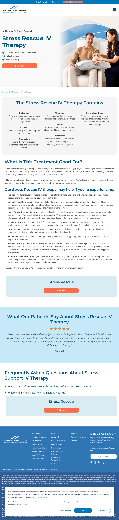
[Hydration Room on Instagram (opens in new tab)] (95, 462)
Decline (102, 510)
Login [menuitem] (53, 433)
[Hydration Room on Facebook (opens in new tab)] (91, 462)
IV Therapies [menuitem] (36, 433)
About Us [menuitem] (74, 433)
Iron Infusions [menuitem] (37, 444)
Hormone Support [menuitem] (38, 451)
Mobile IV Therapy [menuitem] (38, 455)
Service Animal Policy (40, 469)
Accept (83, 510)
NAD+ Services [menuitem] (37, 441)
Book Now (19, 65)
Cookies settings (64, 510)
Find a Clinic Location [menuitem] (58, 441)
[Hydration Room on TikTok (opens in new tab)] (104, 462)
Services (5, 92)
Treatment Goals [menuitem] (38, 459)
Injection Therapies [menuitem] (39, 437)
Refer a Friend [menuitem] (56, 444)
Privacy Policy (42, 497)
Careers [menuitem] (54, 463)
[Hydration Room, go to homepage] (14, 12)
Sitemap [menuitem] (74, 441)
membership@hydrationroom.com (104, 516)
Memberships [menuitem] (56, 448)
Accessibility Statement (25, 469)
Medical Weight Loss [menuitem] (39, 448)
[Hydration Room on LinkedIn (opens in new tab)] (99, 462)
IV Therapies (15, 92)
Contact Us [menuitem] (55, 437)
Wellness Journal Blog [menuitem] (79, 437)
